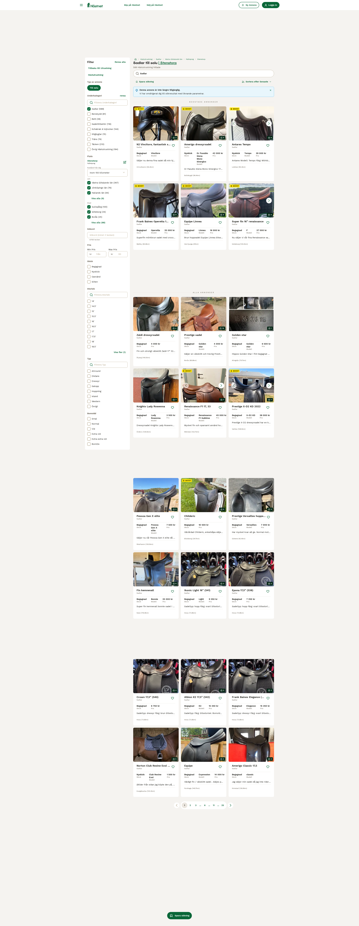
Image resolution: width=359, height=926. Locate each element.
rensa (123, 95)
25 (222, 805)
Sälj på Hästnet (155, 5)
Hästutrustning (95, 75)
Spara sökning (146, 81)
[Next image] (269, 123)
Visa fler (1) (120, 352)
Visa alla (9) (97, 198)
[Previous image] (233, 123)
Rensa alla (120, 62)
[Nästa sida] (230, 805)
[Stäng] (270, 90)
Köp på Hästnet (132, 5)
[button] (251, 123)
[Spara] (173, 145)
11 (214, 805)
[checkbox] (89, 109)
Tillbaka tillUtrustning (99, 68)
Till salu (94, 88)
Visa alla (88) (98, 222)
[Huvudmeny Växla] (81, 5)
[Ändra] (125, 162)
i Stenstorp (167, 63)
